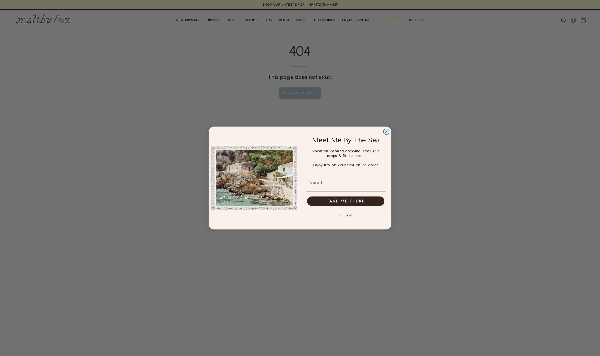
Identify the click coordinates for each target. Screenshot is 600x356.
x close (345, 215)
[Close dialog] (386, 131)
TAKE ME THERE (346, 201)
